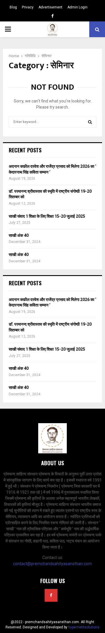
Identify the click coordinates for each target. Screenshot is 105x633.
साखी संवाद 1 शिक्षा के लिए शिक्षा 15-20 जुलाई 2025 (47, 216)
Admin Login (77, 7)
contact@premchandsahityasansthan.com (52, 563)
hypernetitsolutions (83, 627)
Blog (13, 7)
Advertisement (50, 7)
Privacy (28, 7)
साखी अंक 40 (19, 235)
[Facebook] (51, 595)
